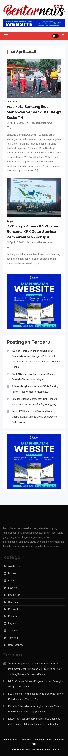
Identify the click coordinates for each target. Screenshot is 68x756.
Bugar (11, 580)
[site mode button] (55, 36)
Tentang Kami (11, 739)
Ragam (10, 221)
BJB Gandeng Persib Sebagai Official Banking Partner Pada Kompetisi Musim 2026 (35, 389)
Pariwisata (13, 609)
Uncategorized (16, 645)
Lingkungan (14, 595)
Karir (34, 743)
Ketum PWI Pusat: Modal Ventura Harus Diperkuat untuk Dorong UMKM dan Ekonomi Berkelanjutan (34, 416)
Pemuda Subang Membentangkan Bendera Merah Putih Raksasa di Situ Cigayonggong (34, 402)
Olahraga (12, 101)
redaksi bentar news (41, 123)
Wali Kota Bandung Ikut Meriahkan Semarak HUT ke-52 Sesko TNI (34, 112)
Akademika (14, 566)
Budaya (12, 573)
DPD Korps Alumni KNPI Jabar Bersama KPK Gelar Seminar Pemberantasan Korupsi (32, 231)
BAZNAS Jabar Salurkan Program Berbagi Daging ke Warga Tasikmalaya (33, 377)
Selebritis (13, 630)
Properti (12, 616)
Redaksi (26, 739)
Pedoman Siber (42, 739)
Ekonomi (12, 587)
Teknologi (13, 637)
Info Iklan (59, 739)
